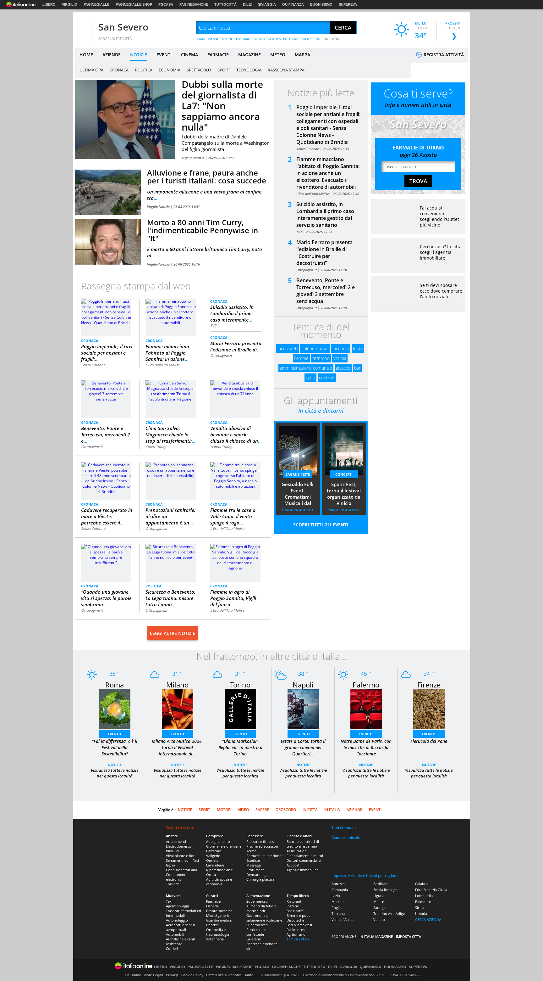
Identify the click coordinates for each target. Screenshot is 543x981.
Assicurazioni (297, 851)
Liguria (378, 895)
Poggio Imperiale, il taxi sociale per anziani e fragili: (106, 352)
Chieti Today (155, 446)
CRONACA (119, 70)
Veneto (379, 919)
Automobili (175, 934)
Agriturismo (296, 934)
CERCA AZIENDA (428, 919)
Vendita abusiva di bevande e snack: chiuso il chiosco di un (236, 434)
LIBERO (49, 4)
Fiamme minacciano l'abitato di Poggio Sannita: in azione (167, 352)
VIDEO (243, 809)
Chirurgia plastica (260, 879)
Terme (251, 851)
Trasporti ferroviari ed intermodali (183, 913)
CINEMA (189, 55)
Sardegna (380, 907)
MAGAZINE (249, 55)
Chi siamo (133, 975)
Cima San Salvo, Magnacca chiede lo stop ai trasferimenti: (170, 434)
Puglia (337, 907)
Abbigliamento (218, 841)
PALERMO (243, 38)
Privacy (172, 975)
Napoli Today (221, 446)
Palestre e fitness (260, 841)
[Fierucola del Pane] (429, 708)
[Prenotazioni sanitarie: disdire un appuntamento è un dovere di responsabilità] (170, 470)
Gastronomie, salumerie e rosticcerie (264, 917)
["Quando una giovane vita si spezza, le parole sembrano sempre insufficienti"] (106, 554)
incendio (340, 348)
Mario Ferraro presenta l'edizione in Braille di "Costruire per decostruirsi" (324, 252)
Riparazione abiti (219, 869)
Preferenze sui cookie (224, 975)
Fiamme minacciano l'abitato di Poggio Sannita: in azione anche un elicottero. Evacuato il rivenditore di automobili (327, 173)
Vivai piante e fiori (180, 855)
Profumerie (255, 869)
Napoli (303, 684)
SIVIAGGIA (267, 4)
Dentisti (212, 924)
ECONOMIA (169, 70)
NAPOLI (227, 38)
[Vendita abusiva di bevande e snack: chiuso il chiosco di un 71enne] (235, 388)
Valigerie (213, 855)
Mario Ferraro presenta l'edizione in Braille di (235, 346)
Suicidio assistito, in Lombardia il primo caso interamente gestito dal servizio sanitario (325, 214)
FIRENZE (307, 38)
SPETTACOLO (199, 70)
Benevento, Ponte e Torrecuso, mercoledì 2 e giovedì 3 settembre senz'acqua (325, 291)
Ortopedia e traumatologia (217, 932)
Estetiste (253, 860)
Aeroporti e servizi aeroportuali (180, 927)
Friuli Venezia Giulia (431, 889)
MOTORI (224, 809)
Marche (337, 901)
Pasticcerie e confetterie (256, 932)
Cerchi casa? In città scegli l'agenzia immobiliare (441, 252)
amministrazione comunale (306, 368)
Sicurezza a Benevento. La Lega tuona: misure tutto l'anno (170, 598)
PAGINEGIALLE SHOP (134, 4)
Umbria (421, 913)
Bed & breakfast (299, 924)
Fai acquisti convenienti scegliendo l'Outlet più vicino (439, 216)
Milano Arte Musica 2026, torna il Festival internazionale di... (177, 747)
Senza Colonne (93, 364)
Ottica (211, 874)
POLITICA (143, 70)
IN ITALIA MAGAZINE (376, 936)
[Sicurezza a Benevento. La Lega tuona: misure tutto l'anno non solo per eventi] (170, 551)
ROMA (200, 38)
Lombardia (424, 895)
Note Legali (153, 975)
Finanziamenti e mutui (305, 855)
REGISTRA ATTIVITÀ (443, 55)
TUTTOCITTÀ (225, 4)
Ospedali (213, 906)
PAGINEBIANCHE (193, 4)
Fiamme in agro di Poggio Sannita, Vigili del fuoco (233, 598)
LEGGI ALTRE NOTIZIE (172, 633)
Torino (240, 684)
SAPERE (262, 809)
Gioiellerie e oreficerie (223, 846)
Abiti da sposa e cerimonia (219, 881)
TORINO (259, 38)
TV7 (213, 325)
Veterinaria (215, 939)
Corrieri (172, 948)
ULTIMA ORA (91, 70)
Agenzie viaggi (177, 906)
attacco (343, 368)
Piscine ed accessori (262, 846)
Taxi (169, 901)
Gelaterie (253, 939)
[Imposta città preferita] (82, 28)
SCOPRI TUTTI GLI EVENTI (320, 525)
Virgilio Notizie (193, 157)
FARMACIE (218, 55)
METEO (277, 55)
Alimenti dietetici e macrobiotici (261, 908)
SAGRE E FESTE (298, 474)
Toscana (338, 913)
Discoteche (295, 920)
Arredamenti (176, 841)
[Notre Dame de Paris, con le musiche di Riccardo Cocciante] (366, 708)
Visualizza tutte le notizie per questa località (115, 773)
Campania (340, 889)
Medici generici (218, 915)
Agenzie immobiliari (303, 869)
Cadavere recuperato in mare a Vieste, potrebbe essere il (106, 516)
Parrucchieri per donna (264, 855)
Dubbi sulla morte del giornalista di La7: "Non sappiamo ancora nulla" (222, 105)
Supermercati (257, 901)
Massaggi (253, 865)
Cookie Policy (192, 975)
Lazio (336, 895)
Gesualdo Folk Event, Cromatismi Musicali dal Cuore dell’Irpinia (298, 494)
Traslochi (173, 884)
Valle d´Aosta (343, 919)
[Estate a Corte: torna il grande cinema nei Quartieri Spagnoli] (303, 708)
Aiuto (249, 975)
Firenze (429, 684)
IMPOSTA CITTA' (409, 936)
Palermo (366, 684)
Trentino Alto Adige (389, 913)
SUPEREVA (348, 4)
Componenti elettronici (176, 877)
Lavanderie (215, 865)
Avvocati (293, 865)
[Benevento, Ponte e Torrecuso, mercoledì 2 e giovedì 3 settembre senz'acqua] (106, 390)
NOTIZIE (138, 55)
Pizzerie (293, 906)
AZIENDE (111, 55)
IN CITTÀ (310, 809)
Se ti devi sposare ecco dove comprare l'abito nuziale (441, 291)
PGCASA (165, 4)
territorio (321, 358)
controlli (327, 378)
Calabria (421, 883)
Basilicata (380, 883)
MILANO (213, 38)
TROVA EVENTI (298, 939)
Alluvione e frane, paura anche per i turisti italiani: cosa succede (206, 176)
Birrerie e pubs (298, 915)
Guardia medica (219, 920)
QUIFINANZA (293, 4)
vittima (339, 358)
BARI (319, 38)
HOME (86, 55)
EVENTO (114, 734)
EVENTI (164, 55)
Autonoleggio (177, 920)
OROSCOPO (286, 809)
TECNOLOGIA (248, 70)
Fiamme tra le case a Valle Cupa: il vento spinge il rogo (232, 516)
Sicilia (419, 907)
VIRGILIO (69, 4)
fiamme (301, 358)
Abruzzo (338, 883)
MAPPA (302, 55)
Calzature (213, 851)
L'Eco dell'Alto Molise (162, 364)
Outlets (212, 860)
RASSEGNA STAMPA (286, 70)
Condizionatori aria (181, 869)
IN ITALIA (332, 38)
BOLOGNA (290, 38)
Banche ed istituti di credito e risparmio (303, 844)
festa (358, 348)
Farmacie (213, 901)
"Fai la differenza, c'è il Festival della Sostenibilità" (114, 747)
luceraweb (287, 348)
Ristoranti (294, 901)
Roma (114, 684)
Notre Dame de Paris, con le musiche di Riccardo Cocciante (366, 747)
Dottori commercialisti (304, 860)
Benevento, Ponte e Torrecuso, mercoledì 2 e (105, 434)
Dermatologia (257, 874)
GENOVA (274, 38)
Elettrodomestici (179, 846)
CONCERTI (344, 474)
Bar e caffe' (295, 910)
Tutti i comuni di (345, 827)
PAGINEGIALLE (96, 4)
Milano (177, 684)
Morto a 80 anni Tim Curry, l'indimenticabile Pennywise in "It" (202, 230)
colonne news (315, 348)
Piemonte (423, 901)
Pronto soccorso (219, 910)
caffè (310, 378)
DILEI (247, 4)
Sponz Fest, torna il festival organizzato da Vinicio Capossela (344, 494)
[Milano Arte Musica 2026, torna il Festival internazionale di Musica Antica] (177, 708)
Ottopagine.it (221, 355)
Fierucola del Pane (428, 741)
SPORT (223, 70)
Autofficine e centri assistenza (181, 941)
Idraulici (172, 851)
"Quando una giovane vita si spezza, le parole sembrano (106, 598)
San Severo (123, 26)
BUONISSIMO (321, 4)
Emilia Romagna (386, 889)
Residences (295, 929)
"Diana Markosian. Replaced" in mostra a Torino (240, 747)
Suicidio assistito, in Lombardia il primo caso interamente (232, 313)
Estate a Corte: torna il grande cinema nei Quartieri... (303, 747)
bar (357, 368)
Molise (378, 901)
